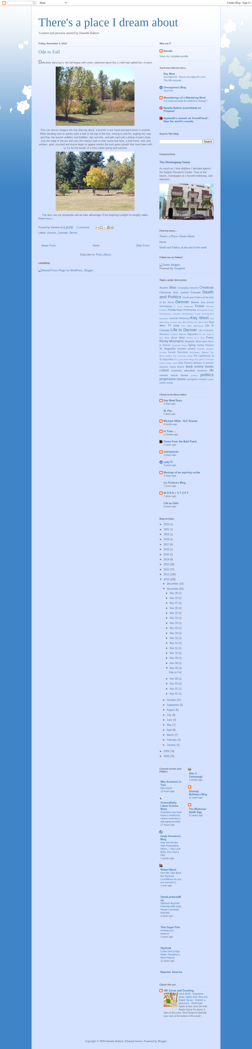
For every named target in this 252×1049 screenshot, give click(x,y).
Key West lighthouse (192, 326)
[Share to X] (105, 227)
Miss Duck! (166, 788)
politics (207, 374)
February (172, 739)
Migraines (192, 334)
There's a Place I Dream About (176, 236)
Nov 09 (174, 657)
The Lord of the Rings (184, 359)
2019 (167, 534)
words (170, 382)
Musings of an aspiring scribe (182, 472)
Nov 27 (174, 602)
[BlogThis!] (101, 227)
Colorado (63, 232)
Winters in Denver (204, 363)
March (171, 734)
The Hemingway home (174, 162)
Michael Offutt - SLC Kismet (180, 421)
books (209, 366)
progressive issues (172, 379)
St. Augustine (167, 348)
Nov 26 (174, 608)
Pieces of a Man (196, 338)
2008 (167, 756)
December (173, 583)
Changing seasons (188, 287)
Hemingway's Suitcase (170, 314)
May (169, 724)
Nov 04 (174, 678)
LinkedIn (174, 334)
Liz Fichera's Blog (175, 482)
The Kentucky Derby (182, 356)
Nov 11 (174, 648)
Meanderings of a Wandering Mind (185, 97)
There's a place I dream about (108, 22)
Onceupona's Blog (175, 87)
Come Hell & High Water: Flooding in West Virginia (170, 954)
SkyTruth (165, 948)
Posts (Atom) (103, 254)
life (211, 370)
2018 (167, 539)
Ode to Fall (49, 51)
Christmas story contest (174, 292)
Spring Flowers (205, 345)
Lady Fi (168, 462)
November (173, 588)
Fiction (199, 306)
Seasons (190, 341)
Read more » (45, 218)
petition (194, 375)
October (172, 699)
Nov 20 (174, 623)
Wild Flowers (185, 363)
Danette (167, 50)
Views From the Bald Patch (180, 441)
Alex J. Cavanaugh (196, 775)
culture (164, 370)
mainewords (171, 451)
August (171, 709)
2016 (167, 549)
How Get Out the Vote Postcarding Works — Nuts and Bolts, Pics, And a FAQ (170, 849)
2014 (167, 559)
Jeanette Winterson (179, 318)
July (169, 714)
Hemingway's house (191, 314)
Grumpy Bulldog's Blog (198, 793)
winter (162, 382)
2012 (167, 569)
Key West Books (186, 322)
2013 (167, 564)
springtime (192, 379)
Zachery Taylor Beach (171, 367)
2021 (167, 529)
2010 (167, 579)
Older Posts (143, 245)
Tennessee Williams (199, 352)
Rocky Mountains (171, 341)
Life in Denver (183, 329)
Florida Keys (175, 309)
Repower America (171, 972)
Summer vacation (205, 349)
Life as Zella (171, 503)
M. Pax (168, 410)
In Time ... (170, 431)
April (170, 729)
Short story (201, 341)
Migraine (182, 334)
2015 (167, 554)
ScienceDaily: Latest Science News (169, 805)
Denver (73, 232)
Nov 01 (174, 693)
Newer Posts (48, 245)
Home (96, 245)
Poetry (210, 337)
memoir (163, 375)
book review (195, 366)
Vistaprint (179, 268)
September (173, 704)
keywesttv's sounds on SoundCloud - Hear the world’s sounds (186, 120)
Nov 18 (174, 633)
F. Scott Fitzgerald (183, 306)
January (172, 744)
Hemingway (189, 310)
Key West (169, 73)
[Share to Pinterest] (112, 227)
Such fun (168, 90)
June (170, 719)
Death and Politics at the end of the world (183, 247)
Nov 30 (174, 593)
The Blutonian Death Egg (197, 810)
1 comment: (83, 227)
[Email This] (97, 227)
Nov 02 (174, 688)
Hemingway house (205, 310)
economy (176, 370)
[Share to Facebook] (109, 227)
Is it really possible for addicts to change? (186, 101)
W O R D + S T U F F (176, 492)
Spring (191, 345)
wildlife (211, 379)
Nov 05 (174, 668)
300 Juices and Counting (179, 990)
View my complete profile (173, 56)
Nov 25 (174, 613)
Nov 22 (174, 617)
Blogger (162, 1041)
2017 (167, 544)
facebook (202, 370)
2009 (167, 751)
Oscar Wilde (178, 337)
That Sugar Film (170, 927)
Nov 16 (174, 638)
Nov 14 (174, 643)
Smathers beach (179, 345)
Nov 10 (174, 653)
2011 (167, 574)
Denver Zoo (198, 302)
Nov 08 (174, 663)
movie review (179, 375)
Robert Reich (168, 869)
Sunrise (162, 352)
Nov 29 (174, 598)
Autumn (51, 232)
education (189, 370)
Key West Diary (201, 322)
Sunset (171, 352)
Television (182, 352)
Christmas (206, 287)
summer (202, 379)
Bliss (173, 287)
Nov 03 (174, 683)
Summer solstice (186, 348)
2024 (167, 524)
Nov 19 (174, 628)
